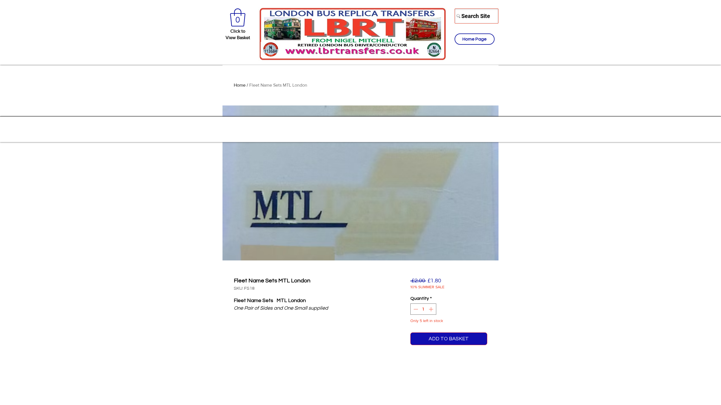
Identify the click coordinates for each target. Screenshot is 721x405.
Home (240, 85)
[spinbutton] (423, 309)
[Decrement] (415, 309)
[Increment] (431, 309)
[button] (237, 17)
